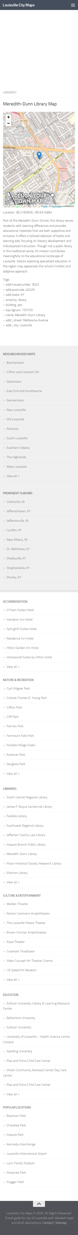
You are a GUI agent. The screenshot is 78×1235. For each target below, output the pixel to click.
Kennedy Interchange (21, 1144)
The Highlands (16, 457)
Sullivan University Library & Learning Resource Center (36, 1005)
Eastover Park (16, 755)
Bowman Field (16, 1116)
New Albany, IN (17, 539)
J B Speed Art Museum (22, 970)
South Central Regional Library (27, 797)
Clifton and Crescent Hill (23, 372)
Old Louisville (15, 419)
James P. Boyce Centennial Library (29, 807)
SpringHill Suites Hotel (22, 629)
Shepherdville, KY (18, 568)
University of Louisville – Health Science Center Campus (36, 1039)
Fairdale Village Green (21, 745)
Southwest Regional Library (25, 825)
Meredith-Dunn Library (22, 854)
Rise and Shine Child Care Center (28, 1061)
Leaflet (45, 206)
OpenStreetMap (56, 206)
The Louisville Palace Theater (26, 923)
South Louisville (17, 438)
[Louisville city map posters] (30, 203)
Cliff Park (13, 717)
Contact (47, 1223)
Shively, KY (14, 577)
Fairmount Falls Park (20, 736)
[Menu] (73, 5)
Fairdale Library (17, 816)
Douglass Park (16, 764)
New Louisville (16, 410)
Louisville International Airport (27, 1153)
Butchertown (15, 363)
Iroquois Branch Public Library (26, 844)
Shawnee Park (16, 1172)
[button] (39, 155)
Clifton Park (14, 707)
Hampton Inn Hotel (20, 619)
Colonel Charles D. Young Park (27, 698)
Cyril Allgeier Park (18, 688)
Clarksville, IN (16, 502)
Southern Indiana (18, 448)
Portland (12, 429)
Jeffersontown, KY (19, 511)
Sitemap (60, 1223)
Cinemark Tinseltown (21, 951)
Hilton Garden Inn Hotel (23, 648)
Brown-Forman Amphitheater (26, 932)
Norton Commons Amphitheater (28, 913)
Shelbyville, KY (16, 558)
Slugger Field (15, 1182)
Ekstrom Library (17, 873)
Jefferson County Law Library (26, 835)
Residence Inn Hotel (20, 638)
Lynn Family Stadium (21, 1163)
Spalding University (19, 1051)
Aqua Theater (16, 942)
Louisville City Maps (18, 5)
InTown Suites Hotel (20, 610)
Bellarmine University (21, 1018)
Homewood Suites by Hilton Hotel (29, 657)
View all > (13, 476)
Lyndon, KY (14, 530)
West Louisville (17, 467)
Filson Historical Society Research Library (34, 863)
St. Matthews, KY (18, 549)
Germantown (15, 400)
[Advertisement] (39, 49)
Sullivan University (19, 1027)
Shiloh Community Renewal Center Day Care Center (34, 1072)
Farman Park (15, 726)
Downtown (14, 381)
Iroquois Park (15, 1135)
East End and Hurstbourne (24, 391)
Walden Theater (17, 904)
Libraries (9, 92)
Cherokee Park (16, 1125)
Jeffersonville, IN (17, 521)
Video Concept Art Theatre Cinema (30, 961)
